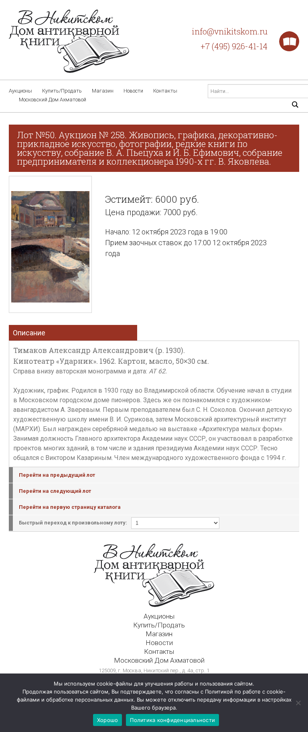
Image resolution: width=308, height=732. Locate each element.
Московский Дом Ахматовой (52, 100)
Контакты (165, 91)
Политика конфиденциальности (172, 720)
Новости (133, 91)
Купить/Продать (62, 91)
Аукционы (20, 91)
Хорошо (107, 720)
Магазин (102, 91)
